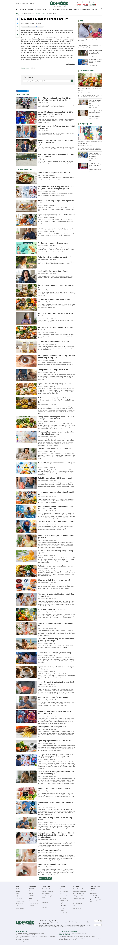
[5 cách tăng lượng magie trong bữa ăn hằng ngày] (26, 571)
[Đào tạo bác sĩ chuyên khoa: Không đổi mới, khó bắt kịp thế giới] (83, 155)
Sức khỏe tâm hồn (64, 900)
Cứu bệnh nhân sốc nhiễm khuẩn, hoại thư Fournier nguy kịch (95, 61)
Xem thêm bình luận (26, 72)
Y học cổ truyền (55, 9)
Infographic (45, 907)
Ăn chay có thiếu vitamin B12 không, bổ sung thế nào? (56, 286)
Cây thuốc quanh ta (47, 893)
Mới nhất (33, 68)
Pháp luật (18, 891)
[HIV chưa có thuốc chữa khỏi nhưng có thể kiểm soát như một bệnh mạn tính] (26, 437)
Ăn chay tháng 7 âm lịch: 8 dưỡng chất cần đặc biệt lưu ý (55, 328)
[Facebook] (97, 921)
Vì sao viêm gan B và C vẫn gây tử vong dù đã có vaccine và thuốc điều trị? (56, 683)
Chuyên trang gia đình (95, 899)
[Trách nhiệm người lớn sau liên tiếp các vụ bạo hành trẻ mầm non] (90, 133)
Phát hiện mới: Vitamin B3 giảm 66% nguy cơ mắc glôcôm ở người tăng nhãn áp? (56, 357)
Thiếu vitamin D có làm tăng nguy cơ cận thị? (54, 257)
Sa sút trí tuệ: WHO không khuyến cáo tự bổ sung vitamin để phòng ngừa (56, 773)
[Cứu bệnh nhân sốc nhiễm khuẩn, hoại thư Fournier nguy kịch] (83, 62)
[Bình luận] (17, 35)
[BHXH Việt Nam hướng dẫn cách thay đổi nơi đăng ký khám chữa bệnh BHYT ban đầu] (26, 103)
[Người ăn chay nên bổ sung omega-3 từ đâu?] (26, 389)
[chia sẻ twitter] (17, 23)
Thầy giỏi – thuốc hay (47, 888)
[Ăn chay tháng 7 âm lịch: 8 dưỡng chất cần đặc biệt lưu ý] (26, 332)
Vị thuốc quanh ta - (83, 92)
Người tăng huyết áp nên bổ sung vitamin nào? (55, 741)
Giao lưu (31, 893)
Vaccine (55, 13)
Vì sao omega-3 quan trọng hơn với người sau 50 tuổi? (56, 493)
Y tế (20, 9)
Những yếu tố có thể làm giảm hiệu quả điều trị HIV (55, 803)
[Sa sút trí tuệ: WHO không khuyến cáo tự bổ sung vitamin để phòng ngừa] (26, 777)
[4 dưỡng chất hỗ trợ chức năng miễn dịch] (26, 276)
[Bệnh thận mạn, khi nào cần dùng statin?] (26, 702)
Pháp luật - (41, 130)
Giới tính (63, 9)
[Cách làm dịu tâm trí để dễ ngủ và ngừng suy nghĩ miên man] (83, 113)
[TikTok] (77, 2)
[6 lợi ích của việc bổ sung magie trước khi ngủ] (26, 658)
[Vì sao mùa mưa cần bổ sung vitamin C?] (26, 614)
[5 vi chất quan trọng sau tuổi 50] (26, 855)
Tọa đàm (31, 890)
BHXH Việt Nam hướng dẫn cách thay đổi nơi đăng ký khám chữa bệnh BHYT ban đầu (54, 99)
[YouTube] (98, 921)
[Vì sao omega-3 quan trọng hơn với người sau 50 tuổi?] (26, 497)
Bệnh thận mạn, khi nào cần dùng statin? (53, 697)
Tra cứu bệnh (30, 9)
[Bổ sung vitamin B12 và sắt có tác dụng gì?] (26, 585)
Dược (49, 9)
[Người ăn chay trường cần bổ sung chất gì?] (26, 178)
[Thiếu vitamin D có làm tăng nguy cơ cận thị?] (26, 262)
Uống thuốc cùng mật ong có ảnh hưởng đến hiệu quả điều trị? (56, 537)
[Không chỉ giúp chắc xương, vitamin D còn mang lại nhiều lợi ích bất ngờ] (26, 644)
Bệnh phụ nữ (63, 893)
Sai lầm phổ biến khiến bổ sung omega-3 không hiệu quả (55, 552)
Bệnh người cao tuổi (64, 888)
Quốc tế (17, 893)
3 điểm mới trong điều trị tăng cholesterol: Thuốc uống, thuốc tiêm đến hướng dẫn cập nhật (56, 188)
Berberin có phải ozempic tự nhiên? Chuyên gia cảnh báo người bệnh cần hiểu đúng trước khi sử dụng (56, 400)
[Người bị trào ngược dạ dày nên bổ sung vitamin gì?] (26, 628)
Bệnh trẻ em (63, 898)
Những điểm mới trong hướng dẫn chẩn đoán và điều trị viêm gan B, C (55, 712)
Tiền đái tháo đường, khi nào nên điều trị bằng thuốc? (55, 819)
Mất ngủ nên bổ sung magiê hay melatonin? (54, 370)
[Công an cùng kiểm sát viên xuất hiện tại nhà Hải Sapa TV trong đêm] (26, 145)
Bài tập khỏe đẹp (64, 912)
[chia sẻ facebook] (17, 19)
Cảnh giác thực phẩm (78, 896)
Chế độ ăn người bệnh (78, 893)
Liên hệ (98, 925)
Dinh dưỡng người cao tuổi (79, 891)
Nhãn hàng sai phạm (95, 890)
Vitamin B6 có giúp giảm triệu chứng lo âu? (54, 788)
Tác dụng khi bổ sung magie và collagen (53, 243)
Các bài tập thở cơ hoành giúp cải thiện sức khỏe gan (95, 102)
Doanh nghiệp (93, 893)
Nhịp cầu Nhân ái (94, 895)
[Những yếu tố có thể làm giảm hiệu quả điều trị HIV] (26, 807)
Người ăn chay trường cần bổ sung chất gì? (54, 173)
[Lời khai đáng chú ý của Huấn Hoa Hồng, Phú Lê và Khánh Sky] (26, 131)
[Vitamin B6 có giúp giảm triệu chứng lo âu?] (26, 793)
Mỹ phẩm (62, 908)
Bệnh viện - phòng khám (48, 891)
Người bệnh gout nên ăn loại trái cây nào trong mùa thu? (90, 89)
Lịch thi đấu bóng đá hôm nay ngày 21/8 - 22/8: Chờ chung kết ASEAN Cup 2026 (55, 113)
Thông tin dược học (40, 13)
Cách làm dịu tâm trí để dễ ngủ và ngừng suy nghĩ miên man (95, 112)
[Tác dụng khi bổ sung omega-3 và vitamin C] (26, 304)
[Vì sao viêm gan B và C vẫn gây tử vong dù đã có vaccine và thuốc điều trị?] (26, 687)
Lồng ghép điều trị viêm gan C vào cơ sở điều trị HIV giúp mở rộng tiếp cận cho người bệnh (55, 756)
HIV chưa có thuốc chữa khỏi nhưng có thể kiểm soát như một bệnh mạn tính (56, 433)
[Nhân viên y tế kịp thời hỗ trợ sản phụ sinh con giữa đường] (90, 30)
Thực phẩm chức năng (78, 898)
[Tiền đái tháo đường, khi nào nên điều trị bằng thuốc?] (26, 823)
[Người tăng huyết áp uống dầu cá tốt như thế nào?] (26, 220)
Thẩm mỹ (62, 910)
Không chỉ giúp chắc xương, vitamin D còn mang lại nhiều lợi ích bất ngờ (56, 640)
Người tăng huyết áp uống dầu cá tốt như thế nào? (56, 215)
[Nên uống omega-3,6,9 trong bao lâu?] (26, 732)
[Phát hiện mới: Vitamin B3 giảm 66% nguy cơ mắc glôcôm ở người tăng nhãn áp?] (26, 361)
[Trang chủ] (17, 9)
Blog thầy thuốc (87, 123)
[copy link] (17, 26)
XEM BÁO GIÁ (73, 931)
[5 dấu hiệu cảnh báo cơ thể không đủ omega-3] (26, 483)
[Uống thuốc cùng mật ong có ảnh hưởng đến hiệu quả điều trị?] (26, 541)
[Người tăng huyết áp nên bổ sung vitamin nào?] (26, 746)
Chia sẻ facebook (22, 91)
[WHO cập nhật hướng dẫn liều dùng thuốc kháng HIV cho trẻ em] (26, 599)
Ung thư (62, 903)
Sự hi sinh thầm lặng (20, 905)
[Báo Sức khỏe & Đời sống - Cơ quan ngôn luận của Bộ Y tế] (59, 4)
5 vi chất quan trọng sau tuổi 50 (49, 850)
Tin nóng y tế (19, 898)
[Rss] (100, 921)
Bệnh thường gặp (64, 891)
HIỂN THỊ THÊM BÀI (45, 878)
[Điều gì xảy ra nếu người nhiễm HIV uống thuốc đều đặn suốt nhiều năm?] (26, 511)
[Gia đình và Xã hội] (78, 5)
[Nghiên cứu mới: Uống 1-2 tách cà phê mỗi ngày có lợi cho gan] (26, 672)
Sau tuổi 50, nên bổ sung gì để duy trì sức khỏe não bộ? (55, 314)
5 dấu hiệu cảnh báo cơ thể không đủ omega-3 (55, 478)
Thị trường (94, 9)
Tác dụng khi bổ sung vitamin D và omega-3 (54, 341)
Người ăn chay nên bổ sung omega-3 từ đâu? (54, 384)
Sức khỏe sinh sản (77, 905)
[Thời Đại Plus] (93, 5)
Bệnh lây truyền (77, 908)
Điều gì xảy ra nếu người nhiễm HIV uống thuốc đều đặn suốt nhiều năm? (55, 507)
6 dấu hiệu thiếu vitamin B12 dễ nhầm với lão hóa (56, 449)
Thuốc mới (49, 13)
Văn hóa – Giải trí (94, 897)
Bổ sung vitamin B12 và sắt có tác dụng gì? (54, 580)
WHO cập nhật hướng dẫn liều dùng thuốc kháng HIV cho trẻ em (56, 595)
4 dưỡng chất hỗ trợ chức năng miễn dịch (53, 271)
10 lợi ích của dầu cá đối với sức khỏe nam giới (55, 229)
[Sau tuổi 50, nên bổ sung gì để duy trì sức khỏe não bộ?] (26, 318)
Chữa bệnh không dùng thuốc (47, 896)
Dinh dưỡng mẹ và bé (78, 888)
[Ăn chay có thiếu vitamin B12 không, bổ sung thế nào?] (26, 290)
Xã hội (17, 888)
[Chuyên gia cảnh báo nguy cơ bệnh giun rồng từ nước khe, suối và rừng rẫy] (83, 53)
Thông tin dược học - (43, 175)
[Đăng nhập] (93, 2)
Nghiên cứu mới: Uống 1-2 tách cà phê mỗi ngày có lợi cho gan (56, 668)
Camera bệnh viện (20, 908)
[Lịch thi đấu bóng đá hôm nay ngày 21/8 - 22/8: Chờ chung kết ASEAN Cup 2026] (26, 117)
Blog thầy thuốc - (82, 145)
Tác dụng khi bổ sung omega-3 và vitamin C (54, 299)
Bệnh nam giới (63, 896)
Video (43, 905)
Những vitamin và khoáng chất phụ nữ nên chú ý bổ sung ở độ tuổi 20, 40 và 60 (56, 418)
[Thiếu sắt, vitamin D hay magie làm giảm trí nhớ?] (26, 526)
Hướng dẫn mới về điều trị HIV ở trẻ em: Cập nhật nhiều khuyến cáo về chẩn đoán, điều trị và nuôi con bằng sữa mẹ (56, 835)
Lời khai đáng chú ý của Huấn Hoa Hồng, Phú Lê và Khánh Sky (56, 127)
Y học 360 (44, 9)
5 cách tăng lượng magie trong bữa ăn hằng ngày (56, 566)
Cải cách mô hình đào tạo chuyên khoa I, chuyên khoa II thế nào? (95, 165)
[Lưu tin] (17, 30)
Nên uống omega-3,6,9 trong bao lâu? (52, 727)
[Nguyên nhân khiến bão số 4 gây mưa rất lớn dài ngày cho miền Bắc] (26, 159)
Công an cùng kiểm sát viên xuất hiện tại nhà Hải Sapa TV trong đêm (55, 141)
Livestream (31, 895)
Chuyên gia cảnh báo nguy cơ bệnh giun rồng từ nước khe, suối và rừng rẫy (95, 52)
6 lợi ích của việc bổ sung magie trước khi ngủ (55, 653)
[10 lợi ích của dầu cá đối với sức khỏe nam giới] (26, 234)
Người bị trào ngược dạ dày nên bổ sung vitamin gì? (56, 625)
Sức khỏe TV (38, 9)
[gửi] (72, 81)
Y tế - (79, 43)
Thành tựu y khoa (20, 901)
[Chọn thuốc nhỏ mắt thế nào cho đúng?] (26, 869)
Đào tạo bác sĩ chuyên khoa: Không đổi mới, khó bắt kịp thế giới (95, 155)
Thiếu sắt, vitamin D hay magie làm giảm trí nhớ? (56, 521)
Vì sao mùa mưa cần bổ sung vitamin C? (53, 609)
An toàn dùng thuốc (29, 13)
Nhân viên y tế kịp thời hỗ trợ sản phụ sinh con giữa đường (90, 39)
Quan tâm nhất (25, 68)
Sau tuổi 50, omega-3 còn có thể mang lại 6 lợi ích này (56, 464)
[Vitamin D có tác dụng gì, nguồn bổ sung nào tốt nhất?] (26, 206)
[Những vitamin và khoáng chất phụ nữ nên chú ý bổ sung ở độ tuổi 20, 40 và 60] (26, 422)
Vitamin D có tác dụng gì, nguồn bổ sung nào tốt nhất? (56, 202)
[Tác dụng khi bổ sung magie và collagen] (26, 248)
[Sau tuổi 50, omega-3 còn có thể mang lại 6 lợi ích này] (26, 468)
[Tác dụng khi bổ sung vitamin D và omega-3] (26, 346)
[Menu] (99, 9)
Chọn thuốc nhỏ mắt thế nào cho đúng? (52, 864)
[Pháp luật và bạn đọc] (85, 5)
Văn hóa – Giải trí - (43, 116)
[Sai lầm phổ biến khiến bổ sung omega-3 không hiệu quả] (26, 556)
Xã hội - (40, 102)
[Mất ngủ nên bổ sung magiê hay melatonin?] (26, 375)
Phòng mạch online (85, 9)
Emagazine (45, 902)
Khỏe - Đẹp (76, 9)
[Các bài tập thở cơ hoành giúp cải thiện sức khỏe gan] (83, 102)
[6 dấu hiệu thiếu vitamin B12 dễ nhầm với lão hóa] (26, 454)
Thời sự (24, 9)
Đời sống (92, 902)
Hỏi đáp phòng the (77, 903)
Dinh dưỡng (69, 9)
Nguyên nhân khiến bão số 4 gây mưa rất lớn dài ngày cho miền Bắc (56, 155)
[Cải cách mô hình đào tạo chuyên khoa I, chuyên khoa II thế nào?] (83, 166)
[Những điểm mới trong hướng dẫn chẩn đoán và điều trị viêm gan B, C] (26, 716)
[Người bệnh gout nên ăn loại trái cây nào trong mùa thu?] (90, 80)
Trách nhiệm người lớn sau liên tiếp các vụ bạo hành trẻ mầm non (90, 142)
